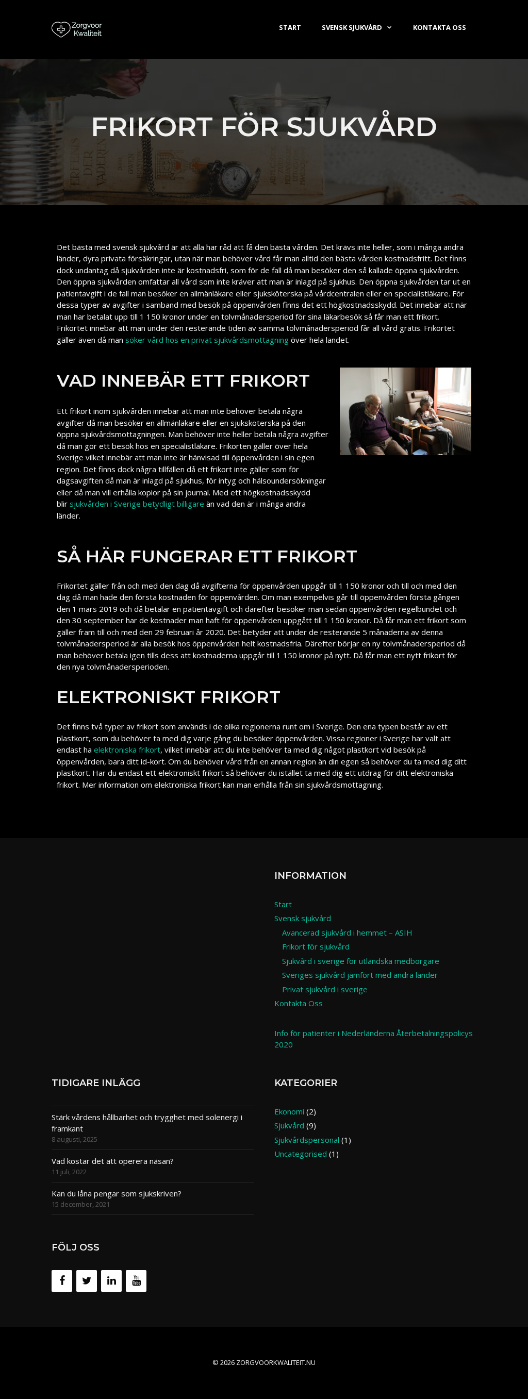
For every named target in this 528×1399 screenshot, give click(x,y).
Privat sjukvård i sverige (325, 989)
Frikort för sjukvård (316, 946)
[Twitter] (86, 1281)
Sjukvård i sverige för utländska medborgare (360, 961)
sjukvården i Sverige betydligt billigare (137, 503)
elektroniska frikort (127, 749)
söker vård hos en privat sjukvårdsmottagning (207, 340)
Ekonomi (289, 1111)
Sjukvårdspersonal (306, 1140)
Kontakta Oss (439, 27)
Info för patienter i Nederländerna (334, 1033)
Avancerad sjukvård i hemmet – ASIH (347, 932)
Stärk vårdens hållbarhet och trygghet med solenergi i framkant (147, 1123)
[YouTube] (136, 1281)
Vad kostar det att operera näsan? (113, 1161)
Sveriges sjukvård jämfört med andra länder (360, 975)
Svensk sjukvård (352, 27)
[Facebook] (62, 1281)
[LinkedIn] (111, 1281)
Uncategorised (300, 1153)
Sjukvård (289, 1125)
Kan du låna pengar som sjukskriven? (117, 1193)
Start (290, 27)
